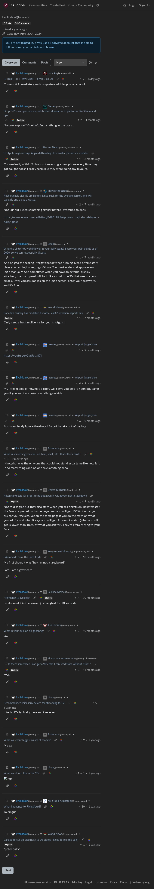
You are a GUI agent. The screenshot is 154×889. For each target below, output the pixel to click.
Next (8, 870)
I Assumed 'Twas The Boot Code (22, 557)
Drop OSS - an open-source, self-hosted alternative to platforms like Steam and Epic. (50, 113)
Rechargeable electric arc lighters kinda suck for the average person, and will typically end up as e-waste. (47, 198)
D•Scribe (17, 5)
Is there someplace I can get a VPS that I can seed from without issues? (49, 664)
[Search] (125, 5)
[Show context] (57, 79)
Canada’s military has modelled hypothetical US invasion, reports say (43, 313)
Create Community (80, 5)
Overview (11, 62)
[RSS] (96, 62)
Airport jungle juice (86, 344)
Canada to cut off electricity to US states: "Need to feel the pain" (41, 840)
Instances (101, 882)
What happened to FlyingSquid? (22, 806)
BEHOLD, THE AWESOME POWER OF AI (28, 79)
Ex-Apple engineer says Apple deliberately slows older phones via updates (46, 153)
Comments (29, 62)
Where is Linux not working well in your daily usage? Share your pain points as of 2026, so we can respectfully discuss (50, 251)
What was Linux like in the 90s (21, 773)
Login (132, 5)
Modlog (77, 882)
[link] (63, 79)
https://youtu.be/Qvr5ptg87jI (23, 355)
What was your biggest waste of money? (27, 740)
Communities (38, 5)
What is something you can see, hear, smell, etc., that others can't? (42, 454)
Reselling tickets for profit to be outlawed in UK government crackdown (45, 496)
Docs (113, 882)
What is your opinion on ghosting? (24, 631)
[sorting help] (90, 62)
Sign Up (144, 5)
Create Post (57, 5)
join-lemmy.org (139, 882)
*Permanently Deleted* (17, 598)
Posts (44, 62)
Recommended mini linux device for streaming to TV (34, 703)
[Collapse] (7, 73)
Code (123, 882)
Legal (88, 882)
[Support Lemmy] (97, 5)
